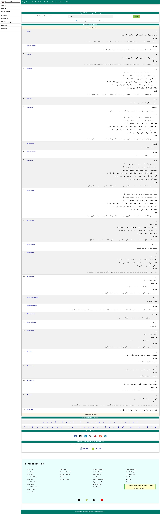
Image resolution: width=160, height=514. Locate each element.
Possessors (30, 366)
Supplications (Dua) (98, 482)
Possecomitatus (31, 45)
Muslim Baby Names (98, 479)
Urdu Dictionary (97, 487)
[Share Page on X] (80, 436)
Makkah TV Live (97, 472)
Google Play (97, 448)
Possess (29, 68)
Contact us (4, 28)
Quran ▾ (3, 5)
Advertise (128, 479)
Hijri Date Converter (65, 474)
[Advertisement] (90, 8)
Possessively (31, 314)
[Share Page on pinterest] (95, 436)
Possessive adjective (33, 297)
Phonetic (102, 21)
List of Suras (30, 474)
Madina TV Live (97, 474)
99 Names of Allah (98, 469)
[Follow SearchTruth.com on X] (94, 499)
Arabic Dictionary (97, 484)
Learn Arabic (96, 477)
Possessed (30, 107)
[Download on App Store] (79, 499)
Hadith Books (63, 477)
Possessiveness (31, 322)
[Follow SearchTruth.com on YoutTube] (102, 499)
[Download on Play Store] (86, 499)
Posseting (30, 409)
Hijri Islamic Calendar (65, 472)
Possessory (30, 380)
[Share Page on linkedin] (85, 436)
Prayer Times (26, 2)
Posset (29, 395)
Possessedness (31, 151)
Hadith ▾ (3, 8)
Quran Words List (31, 482)
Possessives (30, 330)
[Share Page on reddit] (100, 436)
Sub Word (94, 21)
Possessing (30, 190)
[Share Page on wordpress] (105, 436)
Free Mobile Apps (130, 472)
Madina (62, 2)
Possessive (30, 276)
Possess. (29, 98)
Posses (29, 54)
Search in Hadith (64, 479)
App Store (85, 448)
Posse (29, 31)
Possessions (30, 252)
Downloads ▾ (4, 25)
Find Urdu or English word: (44, 15)
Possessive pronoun (32, 305)
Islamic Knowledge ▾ (7, 22)
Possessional (31, 244)
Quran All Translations (32, 487)
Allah (67, 2)
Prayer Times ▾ (5, 11)
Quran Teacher (31, 489)
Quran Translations (32, 477)
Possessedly (30, 143)
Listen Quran (30, 472)
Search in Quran (31, 492)
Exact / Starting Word (83, 21)
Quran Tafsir (30, 479)
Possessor (30, 351)
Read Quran (30, 469)
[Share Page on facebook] (75, 436)
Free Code (47, 2)
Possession (30, 220)
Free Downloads (36, 2)
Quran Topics (30, 484)
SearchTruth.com (12, 2)
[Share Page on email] (90, 436)
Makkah (54, 2)
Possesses (30, 160)
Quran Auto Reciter (131, 469)
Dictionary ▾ (4, 18)
